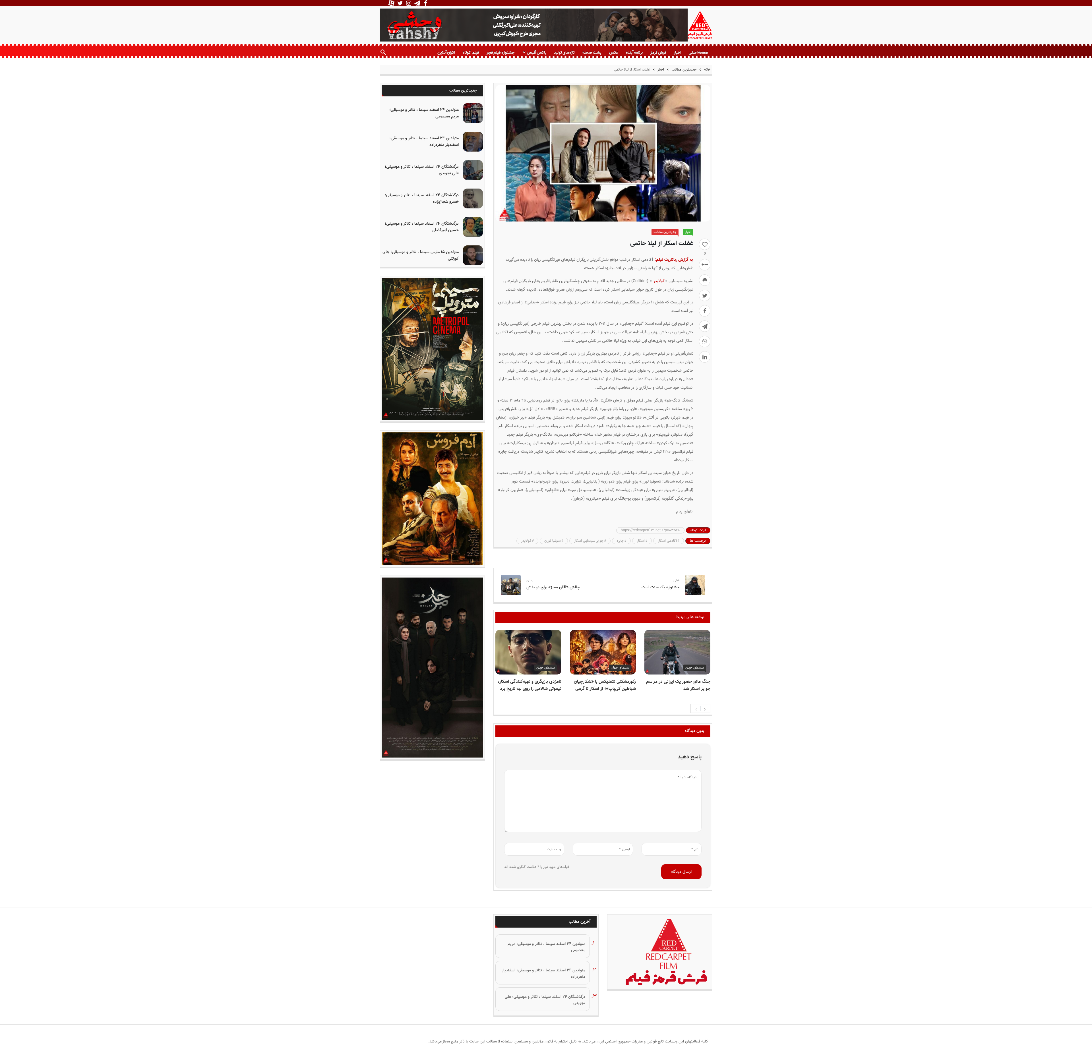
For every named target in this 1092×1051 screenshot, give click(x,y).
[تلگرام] (704, 326)
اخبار (677, 52)
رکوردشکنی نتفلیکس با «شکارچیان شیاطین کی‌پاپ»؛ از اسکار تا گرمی (605, 685)
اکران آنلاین (446, 52)
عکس (613, 52)
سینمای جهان (694, 667)
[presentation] (696, 708)
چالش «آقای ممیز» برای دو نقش (553, 587)
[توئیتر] (704, 295)
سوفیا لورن (552, 541)
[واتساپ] (704, 341)
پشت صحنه (591, 52)
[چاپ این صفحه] (704, 280)
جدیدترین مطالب (684, 70)
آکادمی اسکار (667, 541)
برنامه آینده (634, 52)
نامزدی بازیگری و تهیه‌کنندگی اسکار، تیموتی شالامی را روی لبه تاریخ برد (529, 685)
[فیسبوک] (704, 310)
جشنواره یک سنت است (660, 587)
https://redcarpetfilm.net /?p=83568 (650, 530)
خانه (706, 70)
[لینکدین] (704, 356)
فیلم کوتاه (471, 52)
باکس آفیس (536, 52)
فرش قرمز (658, 52)
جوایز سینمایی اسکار (588, 541)
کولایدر (659, 281)
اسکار (641, 541)
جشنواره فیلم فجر (500, 52)
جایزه (620, 541)
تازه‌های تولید (564, 52)
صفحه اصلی (698, 52)
